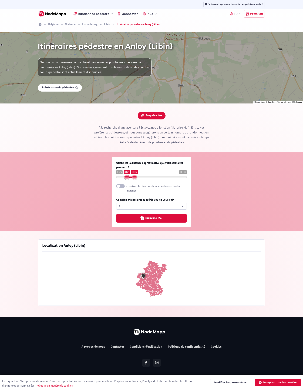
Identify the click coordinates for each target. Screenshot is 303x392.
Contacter (117, 347)
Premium (256, 14)
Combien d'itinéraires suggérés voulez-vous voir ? (146, 199)
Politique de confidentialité (186, 347)
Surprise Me (154, 115)
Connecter (130, 14)
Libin (107, 24)
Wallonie (70, 24)
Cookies (216, 347)
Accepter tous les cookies (279, 382)
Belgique (53, 24)
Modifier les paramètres (230, 382)
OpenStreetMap (274, 102)
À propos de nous (93, 347)
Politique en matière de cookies (54, 385)
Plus (150, 14)
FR (236, 14)
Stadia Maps (260, 102)
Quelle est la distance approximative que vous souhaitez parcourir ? (149, 165)
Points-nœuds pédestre (58, 87)
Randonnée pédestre (93, 14)
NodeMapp (297, 102)
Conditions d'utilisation (146, 347)
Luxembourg (89, 24)
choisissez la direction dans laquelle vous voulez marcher (153, 188)
